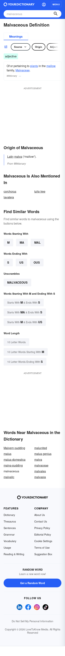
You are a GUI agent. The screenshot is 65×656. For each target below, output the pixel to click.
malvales (40, 471)
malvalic (9, 477)
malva (18, 156)
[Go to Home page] (19, 4)
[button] (44, 4)
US (21, 262)
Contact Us (40, 521)
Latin (10, 156)
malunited (40, 448)
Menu (56, 4)
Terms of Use (42, 547)
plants (34, 66)
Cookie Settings (43, 541)
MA (22, 242)
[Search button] (55, 14)
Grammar (9, 534)
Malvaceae (23, 70)
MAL (37, 242)
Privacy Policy (42, 528)
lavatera (9, 197)
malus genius (42, 454)
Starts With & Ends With (23, 302)
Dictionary (9, 515)
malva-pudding (13, 465)
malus (7, 454)
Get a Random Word (32, 583)
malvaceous (17, 282)
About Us (39, 515)
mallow (51, 66)
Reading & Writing (14, 554)
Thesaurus (10, 521)
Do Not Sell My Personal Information (32, 621)
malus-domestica (14, 459)
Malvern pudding (14, 448)
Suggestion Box (43, 554)
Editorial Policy (42, 534)
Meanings (16, 36)
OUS (37, 262)
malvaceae (41, 465)
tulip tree (39, 191)
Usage (7, 547)
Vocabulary (10, 541)
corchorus (10, 191)
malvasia (40, 477)
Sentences (10, 528)
